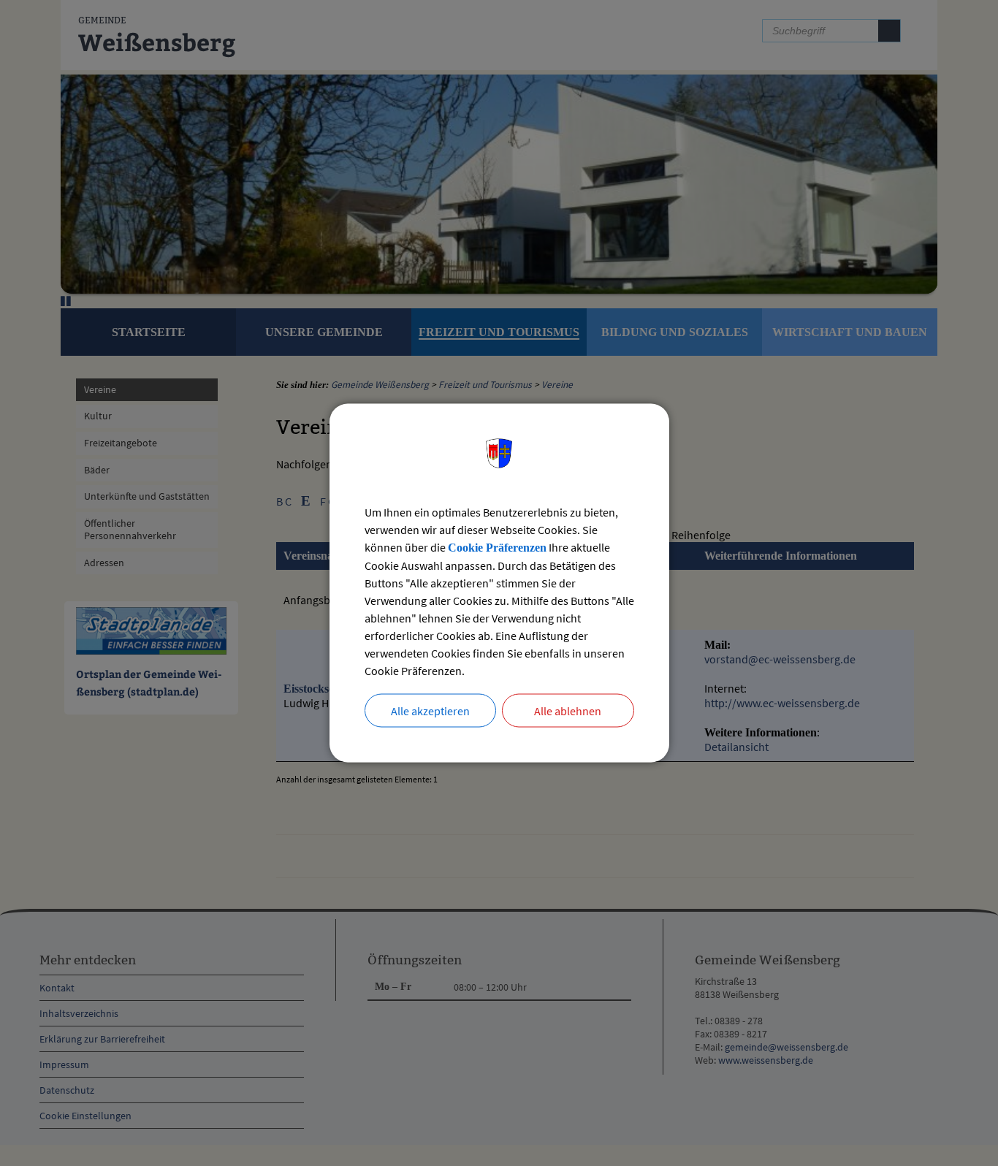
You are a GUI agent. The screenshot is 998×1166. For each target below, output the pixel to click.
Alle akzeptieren (430, 711)
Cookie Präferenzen (497, 547)
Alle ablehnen (567, 711)
